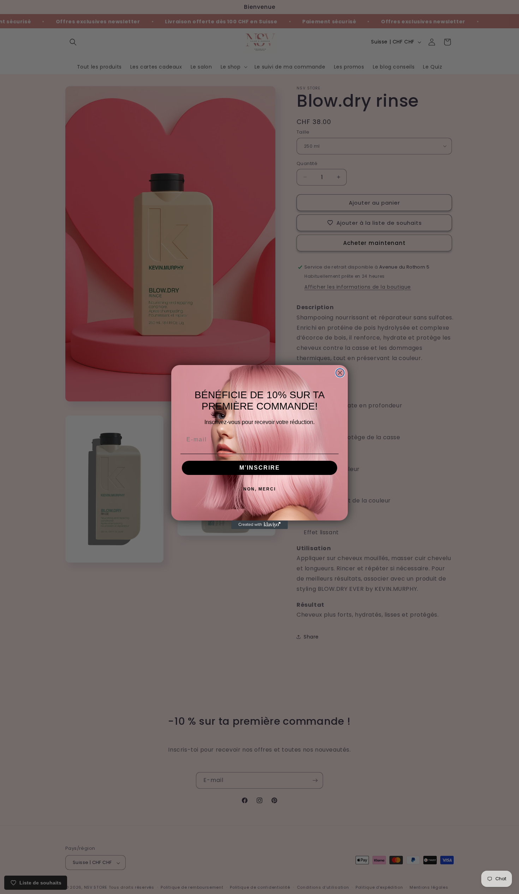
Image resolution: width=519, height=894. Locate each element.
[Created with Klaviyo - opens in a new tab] (259, 524)
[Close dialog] (340, 373)
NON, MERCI (259, 489)
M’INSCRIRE (259, 468)
